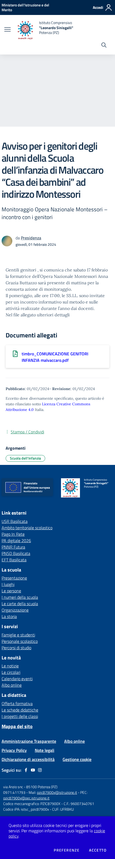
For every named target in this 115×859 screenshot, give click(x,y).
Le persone (11, 591)
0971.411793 (14, 792)
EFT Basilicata (14, 560)
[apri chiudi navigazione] (7, 30)
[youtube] (32, 770)
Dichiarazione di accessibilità (28, 759)
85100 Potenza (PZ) (41, 787)
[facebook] (26, 770)
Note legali (44, 750)
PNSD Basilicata (16, 553)
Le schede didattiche (20, 710)
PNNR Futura (13, 547)
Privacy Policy (14, 750)
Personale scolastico (20, 641)
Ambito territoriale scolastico (27, 527)
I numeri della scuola (20, 597)
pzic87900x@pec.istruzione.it (26, 798)
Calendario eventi (17, 678)
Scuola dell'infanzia (25, 458)
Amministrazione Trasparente (29, 741)
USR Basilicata (15, 521)
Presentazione (14, 578)
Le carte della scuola (20, 603)
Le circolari (11, 672)
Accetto (97, 850)
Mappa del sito (17, 726)
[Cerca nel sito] (104, 45)
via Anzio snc (13, 787)
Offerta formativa (17, 703)
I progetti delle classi (20, 716)
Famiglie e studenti (18, 635)
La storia (9, 616)
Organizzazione (15, 610)
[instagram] (39, 770)
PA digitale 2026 (16, 540)
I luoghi (8, 584)
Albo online (12, 685)
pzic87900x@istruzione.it (57, 792)
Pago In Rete (13, 534)
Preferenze (66, 850)
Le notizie (10, 666)
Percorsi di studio (16, 647)
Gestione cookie (77, 759)
